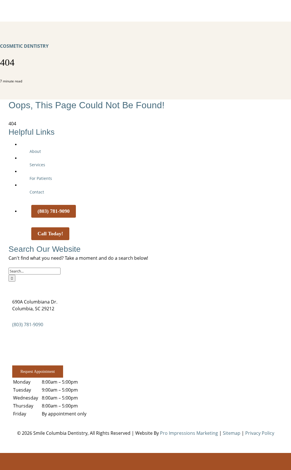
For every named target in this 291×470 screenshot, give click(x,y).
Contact (37, 192)
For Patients (41, 178)
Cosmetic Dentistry (24, 46)
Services (37, 164)
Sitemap (231, 433)
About (35, 151)
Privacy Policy (259, 433)
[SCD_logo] (145, 8)
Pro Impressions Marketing (189, 433)
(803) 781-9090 (27, 324)
